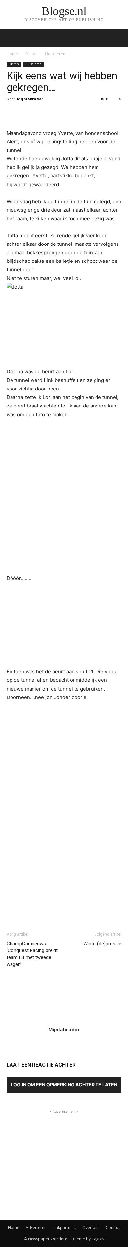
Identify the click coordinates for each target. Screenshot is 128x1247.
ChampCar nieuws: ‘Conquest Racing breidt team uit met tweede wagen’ (32, 954)
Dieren (31, 54)
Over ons (90, 1227)
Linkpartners (64, 1227)
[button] (119, 38)
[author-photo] (64, 1020)
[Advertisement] (64, 828)
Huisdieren (55, 54)
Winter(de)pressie (102, 944)
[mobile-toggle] (11, 38)
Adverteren (36, 1227)
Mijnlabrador (30, 98)
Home (12, 54)
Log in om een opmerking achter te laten (64, 1084)
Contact (113, 1227)
